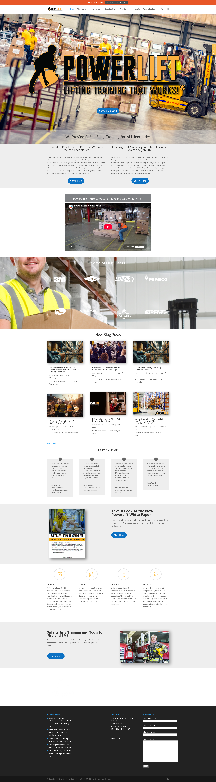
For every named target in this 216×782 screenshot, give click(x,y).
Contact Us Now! (108, 110)
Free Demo (124, 9)
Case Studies (110, 9)
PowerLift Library (150, 9)
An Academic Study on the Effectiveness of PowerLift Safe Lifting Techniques (64, 369)
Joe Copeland (56, 426)
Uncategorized (55, 378)
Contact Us (135, 9)
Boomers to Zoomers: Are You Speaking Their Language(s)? (106, 368)
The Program (82, 9)
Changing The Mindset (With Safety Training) (63, 422)
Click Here (119, 535)
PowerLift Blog (55, 429)
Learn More (140, 180)
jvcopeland (56, 375)
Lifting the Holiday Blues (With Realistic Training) (107, 420)
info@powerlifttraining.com (121, 726)
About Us (96, 9)
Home (72, 9)
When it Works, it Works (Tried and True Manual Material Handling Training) (150, 421)
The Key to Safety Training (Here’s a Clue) (148, 368)
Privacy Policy (116, 738)
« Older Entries (52, 443)
